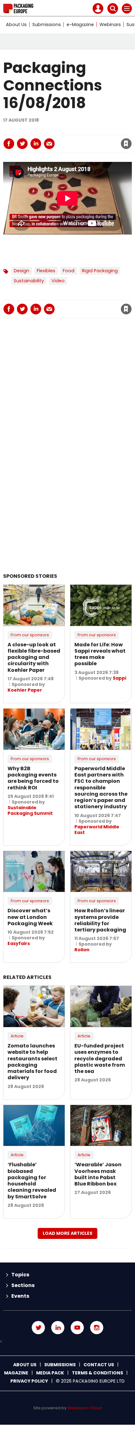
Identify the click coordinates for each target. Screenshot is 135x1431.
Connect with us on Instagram (96, 1327)
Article (17, 1036)
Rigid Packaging (100, 271)
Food (68, 271)
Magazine (16, 1373)
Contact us (99, 1365)
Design (21, 271)
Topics (20, 1274)
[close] (76, 138)
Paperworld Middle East (96, 830)
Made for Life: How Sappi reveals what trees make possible (100, 654)
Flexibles (46, 271)
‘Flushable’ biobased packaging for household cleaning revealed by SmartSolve (32, 1180)
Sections (23, 1285)
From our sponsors (30, 635)
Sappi (119, 678)
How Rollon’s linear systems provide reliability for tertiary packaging (100, 920)
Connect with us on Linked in (57, 1327)
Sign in (41, 130)
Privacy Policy (29, 1381)
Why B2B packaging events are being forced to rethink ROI (33, 778)
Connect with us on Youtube (77, 1327)
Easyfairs (19, 943)
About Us (16, 24)
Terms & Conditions (97, 1373)
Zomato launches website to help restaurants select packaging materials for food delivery (32, 1061)
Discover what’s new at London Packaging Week (30, 917)
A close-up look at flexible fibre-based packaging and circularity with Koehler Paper (34, 657)
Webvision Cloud (85, 1408)
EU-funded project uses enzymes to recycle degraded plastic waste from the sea (99, 1058)
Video (58, 281)
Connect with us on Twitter (38, 1327)
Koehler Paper (25, 690)
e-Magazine (80, 24)
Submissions (46, 24)
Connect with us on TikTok (67, 1341)
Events (20, 1296)
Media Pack (50, 1373)
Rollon (81, 950)
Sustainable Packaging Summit (30, 810)
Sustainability (29, 281)
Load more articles (67, 1233)
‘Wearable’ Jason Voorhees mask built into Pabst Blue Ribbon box (98, 1174)
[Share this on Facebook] (8, 143)
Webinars (110, 24)
